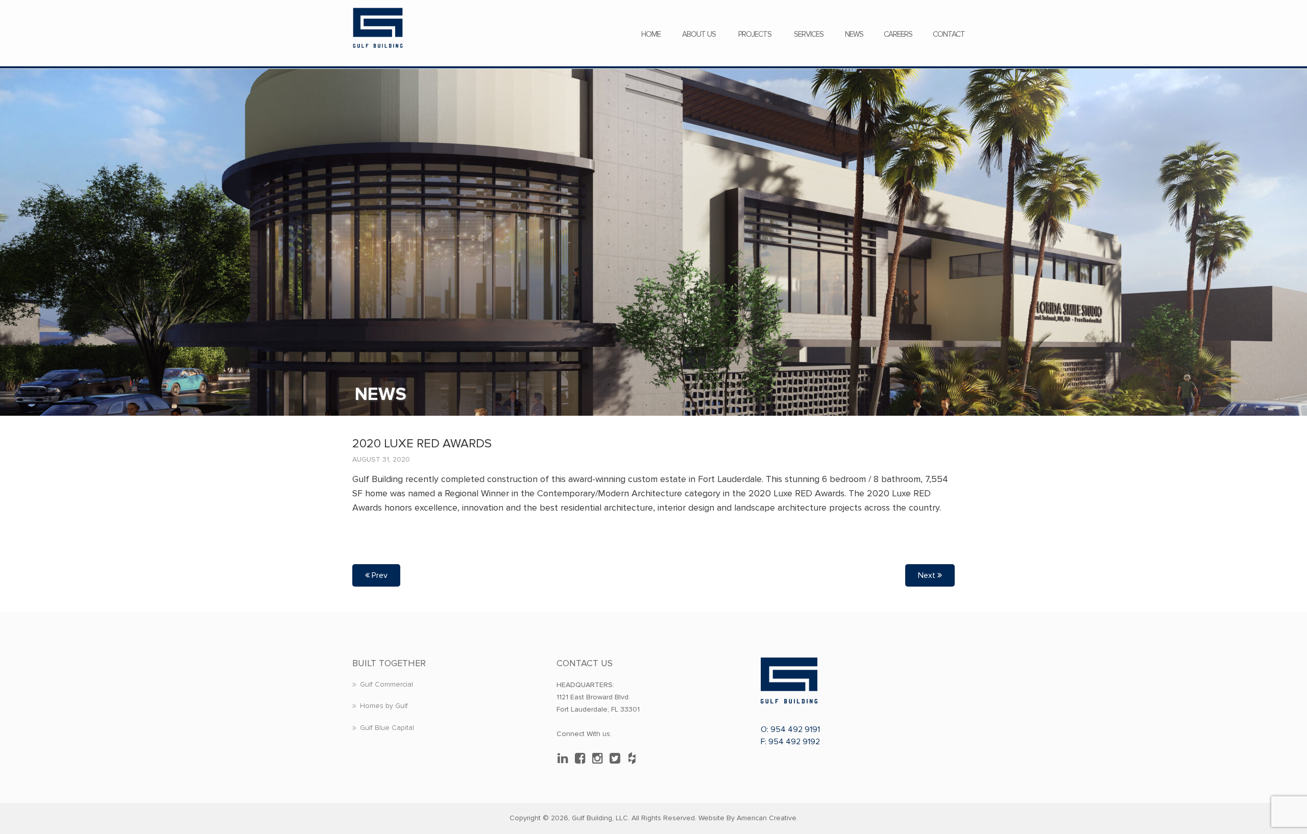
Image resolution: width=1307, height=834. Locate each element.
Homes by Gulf (384, 705)
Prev (379, 575)
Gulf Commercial (386, 684)
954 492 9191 (795, 729)
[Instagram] (600, 758)
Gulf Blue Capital (387, 727)
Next (927, 575)
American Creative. (767, 818)
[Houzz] (634, 758)
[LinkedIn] (565, 758)
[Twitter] (617, 758)
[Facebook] (582, 758)
